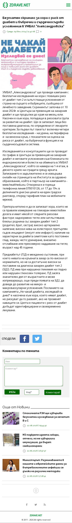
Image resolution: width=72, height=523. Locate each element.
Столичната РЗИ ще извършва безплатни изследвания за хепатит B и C (46, 417)
